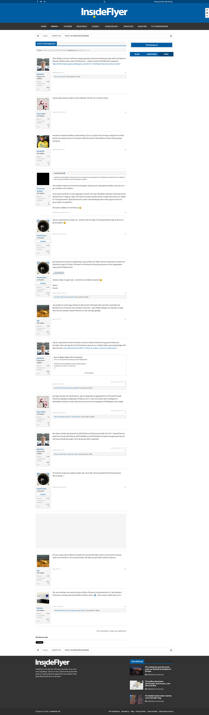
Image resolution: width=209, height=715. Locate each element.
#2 (125, 112)
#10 (125, 450)
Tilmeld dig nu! (152, 45)
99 (48, 204)
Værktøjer (152, 54)
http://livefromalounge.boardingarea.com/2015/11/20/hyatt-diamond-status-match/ (86, 64)
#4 (125, 212)
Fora (166, 54)
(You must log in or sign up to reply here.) (111, 631)
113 (48, 89)
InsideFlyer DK (55, 711)
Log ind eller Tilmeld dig (164, 2)
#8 (125, 384)
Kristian (40, 608)
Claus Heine (57, 76)
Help (132, 711)
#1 (125, 72)
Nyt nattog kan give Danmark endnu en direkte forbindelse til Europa (158, 669)
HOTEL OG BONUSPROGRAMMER (55, 50)
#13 (125, 606)
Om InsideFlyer (114, 711)
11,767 (47, 245)
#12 (125, 569)
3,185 (48, 326)
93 (48, 164)
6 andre (82, 610)
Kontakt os (125, 711)
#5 (125, 234)
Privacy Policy (141, 711)
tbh (73, 297)
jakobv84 (79, 50)
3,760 (48, 81)
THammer (57, 610)
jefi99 (76, 388)
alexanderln (61, 417)
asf (65, 76)
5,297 (48, 613)
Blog (137, 54)
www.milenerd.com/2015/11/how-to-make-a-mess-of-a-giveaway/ (90, 348)
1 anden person (75, 417)
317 (48, 156)
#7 (125, 319)
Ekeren (56, 454)
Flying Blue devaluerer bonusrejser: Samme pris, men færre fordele (157, 683)
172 (48, 119)
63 (48, 127)
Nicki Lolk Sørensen (72, 610)
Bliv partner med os (166, 711)
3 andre (75, 454)
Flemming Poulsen (40, 190)
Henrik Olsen (41, 236)
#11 (125, 487)
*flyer (55, 417)
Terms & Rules (152, 711)
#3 (125, 149)
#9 (125, 413)
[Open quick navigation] (171, 36)
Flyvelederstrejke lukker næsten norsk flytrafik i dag (158, 696)
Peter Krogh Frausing (63, 297)
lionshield (40, 151)
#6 (125, 293)
